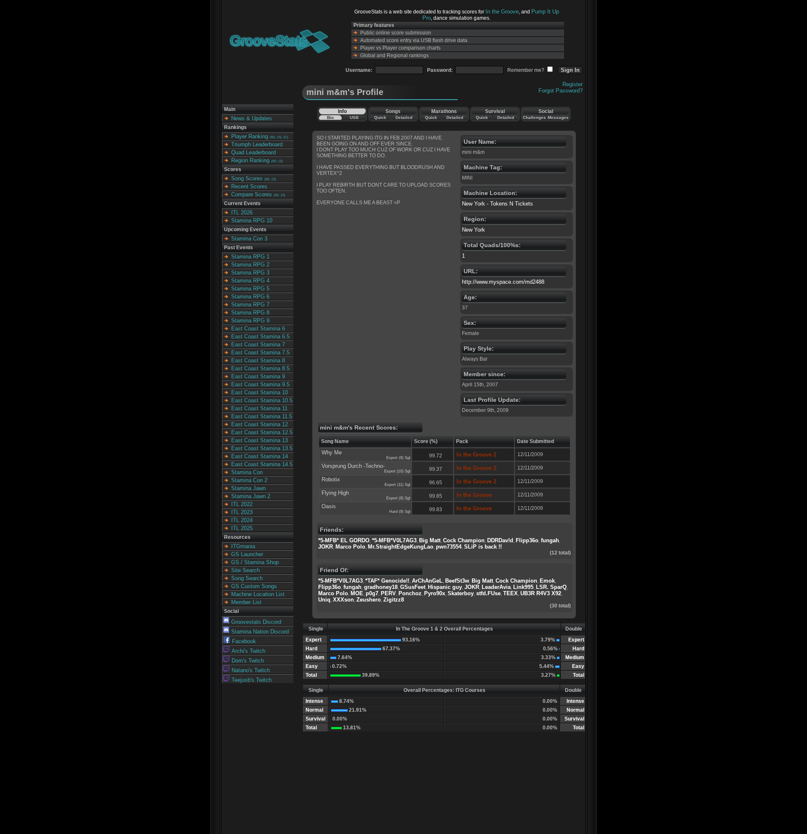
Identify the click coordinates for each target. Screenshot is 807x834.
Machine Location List (258, 594)
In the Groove (502, 11)
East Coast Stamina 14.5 (262, 464)
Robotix (331, 479)
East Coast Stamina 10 (259, 392)
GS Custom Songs (254, 586)
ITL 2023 (242, 512)
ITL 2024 (242, 520)
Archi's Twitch (248, 651)
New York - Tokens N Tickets (497, 204)
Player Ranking (249, 136)
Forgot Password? (560, 90)
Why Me (332, 452)
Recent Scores (249, 186)
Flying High (335, 493)
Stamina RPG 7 (250, 304)
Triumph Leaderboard (256, 144)
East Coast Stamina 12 (259, 424)
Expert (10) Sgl (397, 471)
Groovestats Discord (256, 622)
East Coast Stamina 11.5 (261, 416)
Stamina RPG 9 (250, 320)
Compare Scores (251, 194)
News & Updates (251, 118)
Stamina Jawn (248, 488)
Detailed (404, 117)
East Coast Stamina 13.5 (262, 448)
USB (354, 117)
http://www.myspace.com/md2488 (503, 282)
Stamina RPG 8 (250, 312)
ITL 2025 (242, 528)
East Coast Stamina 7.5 (260, 352)
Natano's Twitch (251, 670)
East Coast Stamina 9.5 (260, 384)
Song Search (247, 578)
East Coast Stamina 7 (258, 344)
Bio (330, 117)
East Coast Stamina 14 (259, 456)
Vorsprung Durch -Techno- (353, 466)
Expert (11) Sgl (397, 485)
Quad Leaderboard (253, 152)
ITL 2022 (242, 504)
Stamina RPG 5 (250, 288)
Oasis (329, 506)
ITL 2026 (242, 212)
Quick (380, 117)
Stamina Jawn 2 (250, 496)
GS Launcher (247, 554)
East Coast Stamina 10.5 (262, 400)
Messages (558, 117)
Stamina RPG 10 (251, 220)
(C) (285, 137)
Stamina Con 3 (249, 238)
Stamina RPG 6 (250, 296)
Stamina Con (247, 472)
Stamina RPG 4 (250, 280)
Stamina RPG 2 (250, 264)
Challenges (534, 117)
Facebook (244, 641)
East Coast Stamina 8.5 (260, 368)
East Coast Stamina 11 (259, 408)
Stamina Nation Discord (260, 631)
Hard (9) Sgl (399, 511)
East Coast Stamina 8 (258, 360)
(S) (279, 137)
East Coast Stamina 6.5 (260, 336)
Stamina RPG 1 (250, 256)
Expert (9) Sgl (398, 458)
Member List (246, 602)
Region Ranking (250, 160)
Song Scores (247, 178)
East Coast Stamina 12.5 (262, 432)
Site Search (245, 570)
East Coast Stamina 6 (258, 328)
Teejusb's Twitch (252, 680)
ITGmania (243, 546)
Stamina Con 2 (249, 480)
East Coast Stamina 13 (259, 440)
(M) (272, 137)
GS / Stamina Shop (255, 562)
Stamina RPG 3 (250, 272)
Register (572, 84)
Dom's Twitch (248, 660)
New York (473, 230)
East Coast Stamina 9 (258, 376)
